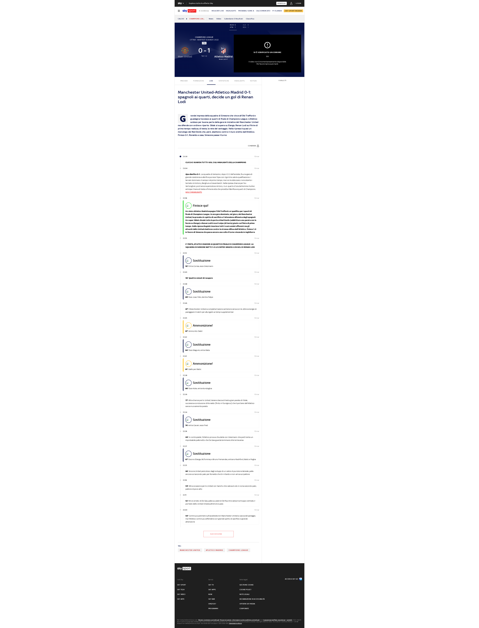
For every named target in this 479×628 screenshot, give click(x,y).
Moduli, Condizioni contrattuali (208, 620)
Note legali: (244, 580)
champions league (238, 550)
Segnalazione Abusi (235, 623)
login (298, 3)
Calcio (181, 19)
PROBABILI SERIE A (246, 11)
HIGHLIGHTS (231, 11)
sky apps (212, 589)
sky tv (211, 585)
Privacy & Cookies (226, 620)
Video (218, 19)
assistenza (281, 620)
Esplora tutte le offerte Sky (201, 3)
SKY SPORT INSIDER (293, 11)
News (211, 19)
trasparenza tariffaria (270, 620)
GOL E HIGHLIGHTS (193, 192)
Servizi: (211, 580)
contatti (289, 620)
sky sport (181, 585)
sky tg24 (181, 589)
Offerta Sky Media (247, 604)
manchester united (190, 550)
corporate (244, 608)
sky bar (211, 599)
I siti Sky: (180, 580)
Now (210, 594)
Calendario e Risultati (233, 19)
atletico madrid (214, 550)
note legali (244, 594)
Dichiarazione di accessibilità (252, 599)
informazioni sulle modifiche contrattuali (246, 620)
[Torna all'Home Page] (189, 10)
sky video (181, 594)
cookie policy (245, 589)
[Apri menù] (179, 10)
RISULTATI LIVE (218, 11)
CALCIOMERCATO (263, 11)
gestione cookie (246, 585)
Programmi (213, 608)
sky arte (180, 599)
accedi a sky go (291, 579)
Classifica (250, 19)
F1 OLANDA (277, 11)
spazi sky (212, 604)
